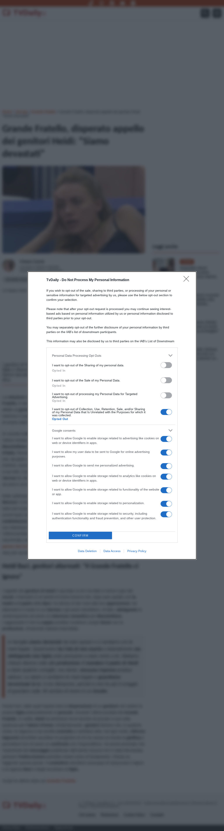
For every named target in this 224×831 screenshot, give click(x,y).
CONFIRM (80, 535)
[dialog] (112, 415)
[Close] (188, 280)
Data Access (112, 551)
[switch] (166, 365)
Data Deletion (87, 551)
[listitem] (112, 355)
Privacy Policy (136, 551)
